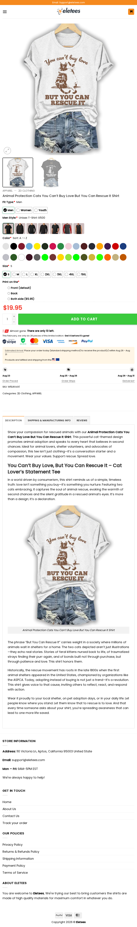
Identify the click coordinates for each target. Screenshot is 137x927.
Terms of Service (15, 873)
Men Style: (10, 218)
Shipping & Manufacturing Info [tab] (49, 420)
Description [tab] (13, 420)
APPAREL (8, 190)
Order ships (68, 380)
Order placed (10, 380)
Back (14, 293)
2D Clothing (26, 190)
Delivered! (128, 380)
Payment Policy (14, 866)
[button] (5, 11)
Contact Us (11, 816)
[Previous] (9, 89)
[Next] (128, 89)
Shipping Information (18, 859)
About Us (9, 809)
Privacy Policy (13, 845)
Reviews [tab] (82, 420)
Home (7, 802)
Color (7, 238)
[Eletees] (68, 12)
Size (6, 266)
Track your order (15, 823)
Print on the (11, 282)
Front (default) (21, 288)
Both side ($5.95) (22, 299)
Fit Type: (9, 202)
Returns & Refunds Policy (21, 852)
